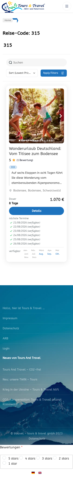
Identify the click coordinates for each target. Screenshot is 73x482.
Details (36, 211)
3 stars (47, 458)
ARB (5, 338)
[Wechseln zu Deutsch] (33, 472)
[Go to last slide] (16, 115)
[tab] (19, 140)
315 (13, 167)
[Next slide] (57, 115)
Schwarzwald (52, 190)
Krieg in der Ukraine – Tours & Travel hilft (31, 389)
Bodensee (19, 190)
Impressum (10, 318)
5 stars (13, 458)
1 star (12, 464)
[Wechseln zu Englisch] (39, 472)
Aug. (41, 254)
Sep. (49, 254)
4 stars (30, 458)
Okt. (57, 254)
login (6, 348)
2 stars (64, 458)
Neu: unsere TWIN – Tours (20, 379)
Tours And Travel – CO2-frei (22, 369)
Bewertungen (11, 447)
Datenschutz (11, 328)
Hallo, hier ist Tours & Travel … (24, 308)
